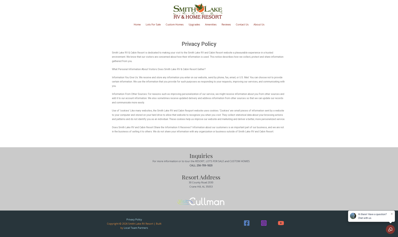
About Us (259, 24)
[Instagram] (263, 223)
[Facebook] (246, 223)
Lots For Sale (153, 24)
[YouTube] (281, 223)
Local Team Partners (136, 228)
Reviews (226, 24)
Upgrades (194, 24)
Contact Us (242, 24)
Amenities (211, 24)
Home (137, 24)
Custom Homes (175, 24)
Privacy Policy (134, 219)
